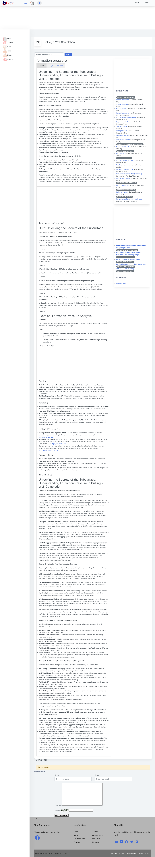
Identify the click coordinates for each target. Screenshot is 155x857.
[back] (151, 853)
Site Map (122, 853)
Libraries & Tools (79, 839)
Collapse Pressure (122, 192)
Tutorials (10, 42)
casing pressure (121, 126)
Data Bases (96, 839)
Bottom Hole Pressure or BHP (126, 117)
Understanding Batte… (128, 259)
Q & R (76, 835)
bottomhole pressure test (124, 160)
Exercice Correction (47, 346)
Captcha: (58, 810)
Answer (42, 249)
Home (9, 38)
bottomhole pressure (123, 113)
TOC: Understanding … (126, 269)
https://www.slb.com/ (58, 444)
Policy (147, 853)
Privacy (140, 853)
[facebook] (37, 837)
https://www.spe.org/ (46, 437)
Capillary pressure (122, 165)
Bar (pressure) (121, 153)
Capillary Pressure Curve (124, 169)
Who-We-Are (131, 853)
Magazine (95, 842)
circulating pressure (123, 135)
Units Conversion (98, 835)
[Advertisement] (63, 14)
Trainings (77, 842)
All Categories (121, 283)
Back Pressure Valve (123, 146)
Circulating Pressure (123, 140)
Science (10, 59)
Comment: (58, 805)
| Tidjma (64, 853)
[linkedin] (121, 841)
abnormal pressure (122, 100)
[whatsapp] (137, 841)
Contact (114, 853)
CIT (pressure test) (122, 185)
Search (68, 54)
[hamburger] (25, 3)
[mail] (116, 841)
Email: (97, 775)
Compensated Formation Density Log (129, 199)
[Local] (32, 3)
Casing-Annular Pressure (124, 122)
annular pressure (122, 104)
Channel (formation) (123, 178)
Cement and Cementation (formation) (129, 174)
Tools (9, 51)
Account (146, 2)
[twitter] (131, 841)
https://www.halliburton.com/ (49, 450)
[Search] (39, 3)
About (137, 2)
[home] (9, 3)
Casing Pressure (121, 131)
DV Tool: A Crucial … (131, 264)
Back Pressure (121, 108)
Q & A (9, 46)
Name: (57, 775)
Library (9, 55)
